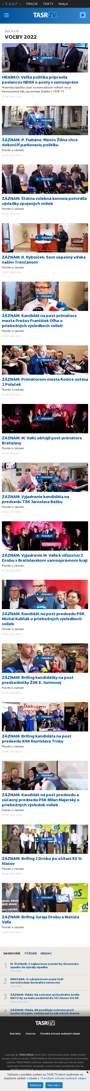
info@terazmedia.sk (22, 1069)
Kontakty (15, 1033)
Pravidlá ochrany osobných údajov (60, 1033)
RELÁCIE (12, 31)
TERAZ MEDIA (26, 1054)
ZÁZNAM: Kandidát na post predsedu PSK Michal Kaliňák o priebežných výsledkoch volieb (43, 618)
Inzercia (30, 1033)
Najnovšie (12, 953)
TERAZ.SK (32, 4)
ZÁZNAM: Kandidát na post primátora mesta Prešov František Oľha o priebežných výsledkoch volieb (39, 320)
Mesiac (46, 953)
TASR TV (48, 4)
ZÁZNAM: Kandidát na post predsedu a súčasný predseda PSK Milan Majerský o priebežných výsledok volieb (41, 799)
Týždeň (30, 953)
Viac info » (54, 1085)
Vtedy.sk (63, 4)
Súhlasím (35, 1085)
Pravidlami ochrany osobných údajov (63, 1078)
